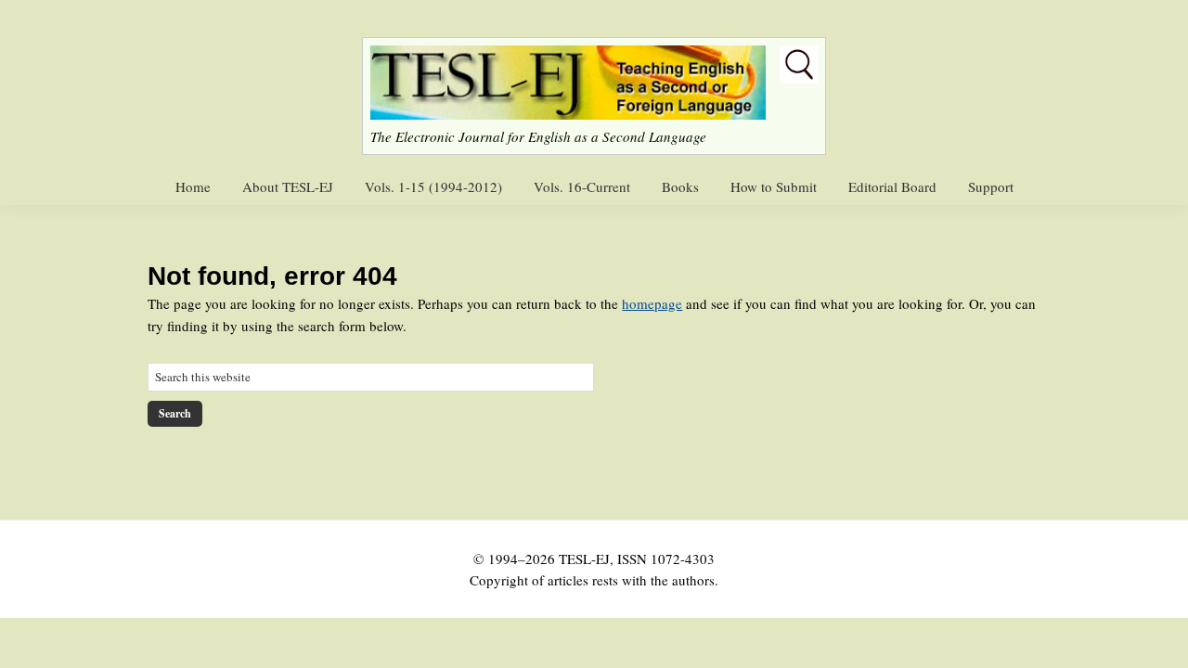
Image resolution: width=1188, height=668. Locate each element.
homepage (652, 303)
